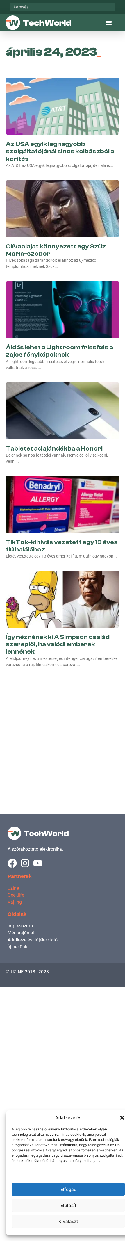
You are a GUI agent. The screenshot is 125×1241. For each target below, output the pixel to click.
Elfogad (68, 1189)
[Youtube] (37, 863)
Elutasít (68, 1205)
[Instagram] (25, 863)
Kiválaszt (68, 1221)
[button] (122, 1118)
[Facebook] (12, 863)
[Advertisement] (62, 734)
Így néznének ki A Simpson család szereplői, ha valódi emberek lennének (58, 644)
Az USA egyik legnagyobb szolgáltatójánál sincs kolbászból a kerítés (60, 151)
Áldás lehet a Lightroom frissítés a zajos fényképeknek (59, 351)
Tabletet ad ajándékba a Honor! (54, 448)
